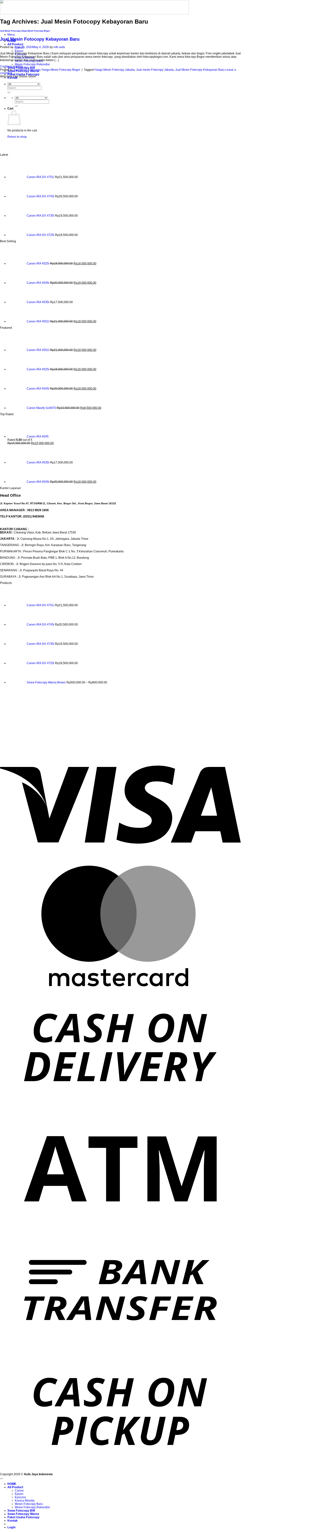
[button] (11, 34)
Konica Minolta (24, 1500)
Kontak (12, 1520)
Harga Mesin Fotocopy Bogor (35, 31)
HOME (11, 1483)
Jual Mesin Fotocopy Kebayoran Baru (40, 39)
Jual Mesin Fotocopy (10, 31)
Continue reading (13, 66)
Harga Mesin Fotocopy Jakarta (114, 69)
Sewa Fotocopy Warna (23, 1513)
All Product (15, 44)
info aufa (59, 47)
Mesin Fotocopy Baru (29, 1503)
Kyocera (20, 1497)
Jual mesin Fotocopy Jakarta (155, 69)
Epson (19, 51)
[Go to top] (1, 1478)
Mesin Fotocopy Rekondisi (32, 64)
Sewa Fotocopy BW (21, 1510)
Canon (19, 1490)
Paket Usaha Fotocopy (23, 74)
